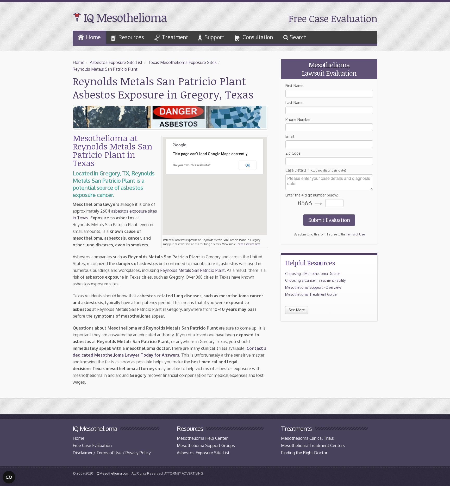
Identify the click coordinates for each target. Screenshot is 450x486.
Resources (131, 37)
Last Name (294, 102)
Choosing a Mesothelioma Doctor (312, 273)
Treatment (175, 37)
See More (297, 310)
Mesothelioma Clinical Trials (307, 438)
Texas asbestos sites (248, 244)
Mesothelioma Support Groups (206, 445)
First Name (294, 85)
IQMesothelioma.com (112, 473)
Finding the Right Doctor (304, 452)
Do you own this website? (192, 165)
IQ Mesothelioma (125, 17)
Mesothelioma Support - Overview (313, 287)
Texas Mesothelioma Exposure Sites (182, 62)
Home (93, 37)
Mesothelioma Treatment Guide (311, 294)
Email (289, 136)
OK (247, 165)
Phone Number (298, 119)
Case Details (315, 170)
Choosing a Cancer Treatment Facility (315, 280)
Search (297, 37)
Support (214, 37)
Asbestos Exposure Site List (116, 62)
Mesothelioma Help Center (202, 438)
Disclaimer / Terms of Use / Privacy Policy (112, 452)
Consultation (257, 37)
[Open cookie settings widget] (9, 477)
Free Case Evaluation (333, 18)
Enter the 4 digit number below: (311, 195)
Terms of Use (355, 234)
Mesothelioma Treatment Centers (313, 445)
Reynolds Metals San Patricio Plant (105, 69)
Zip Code (293, 153)
